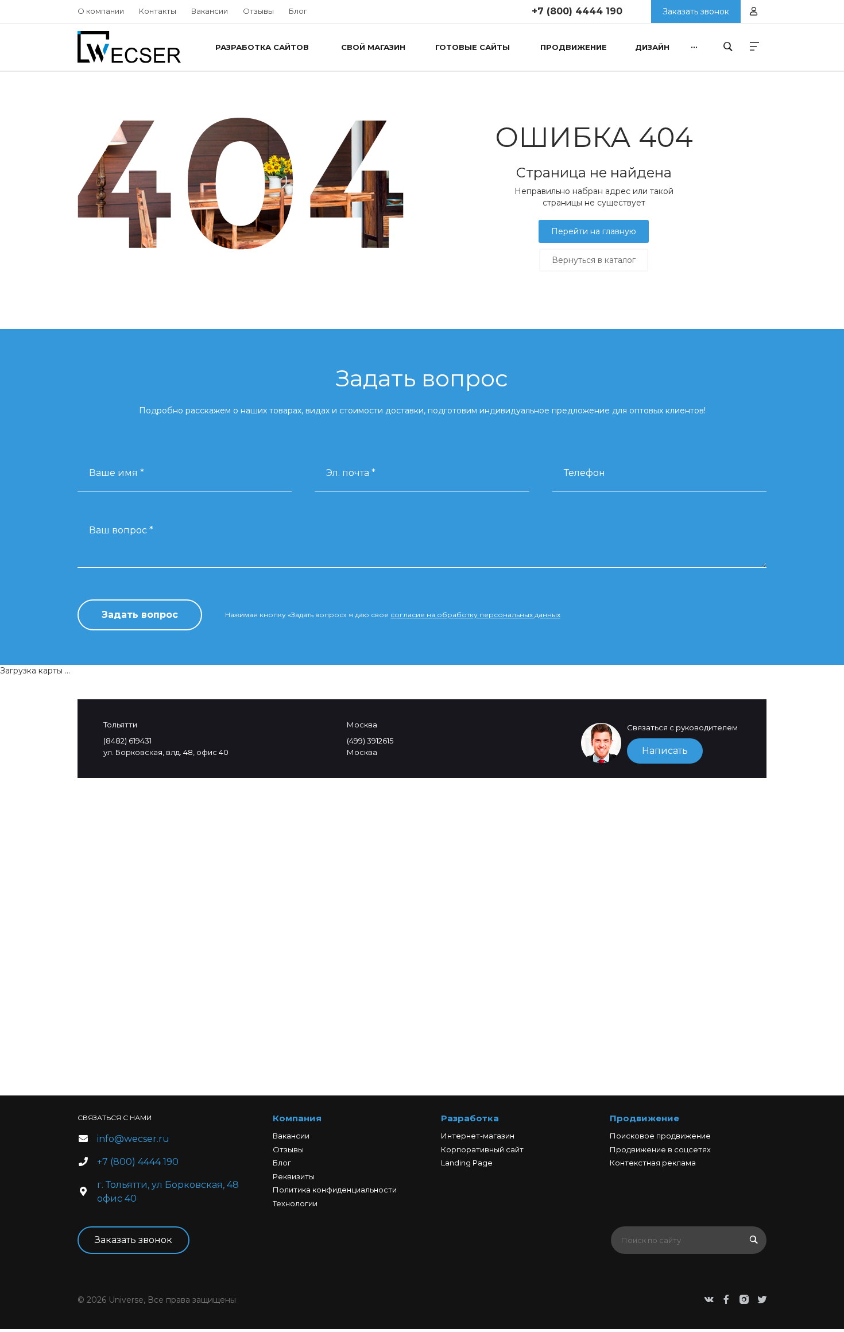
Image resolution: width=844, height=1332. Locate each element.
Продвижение (644, 1118)
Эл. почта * (350, 472)
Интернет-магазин (477, 1135)
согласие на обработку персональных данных (475, 614)
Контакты (157, 11)
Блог (298, 11)
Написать (665, 750)
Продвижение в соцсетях (660, 1149)
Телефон (584, 472)
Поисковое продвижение (660, 1135)
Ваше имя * (116, 472)
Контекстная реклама (653, 1162)
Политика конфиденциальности (335, 1189)
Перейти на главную (593, 231)
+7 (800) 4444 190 (577, 11)
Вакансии (209, 11)
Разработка (470, 1118)
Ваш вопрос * (121, 530)
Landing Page (467, 1162)
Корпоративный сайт (482, 1149)
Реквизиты (294, 1176)
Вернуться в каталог (594, 260)
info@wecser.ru (133, 1138)
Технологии (295, 1203)
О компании (101, 11)
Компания (297, 1118)
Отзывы (258, 11)
